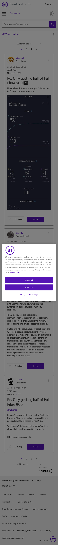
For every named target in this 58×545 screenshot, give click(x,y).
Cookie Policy (15, 272)
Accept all (29, 280)
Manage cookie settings (29, 295)
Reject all (29, 287)
